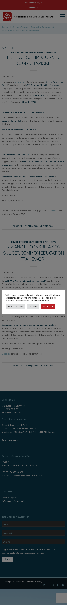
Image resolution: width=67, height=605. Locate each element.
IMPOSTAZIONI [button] (15, 306)
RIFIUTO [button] (33, 306)
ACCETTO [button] (48, 306)
